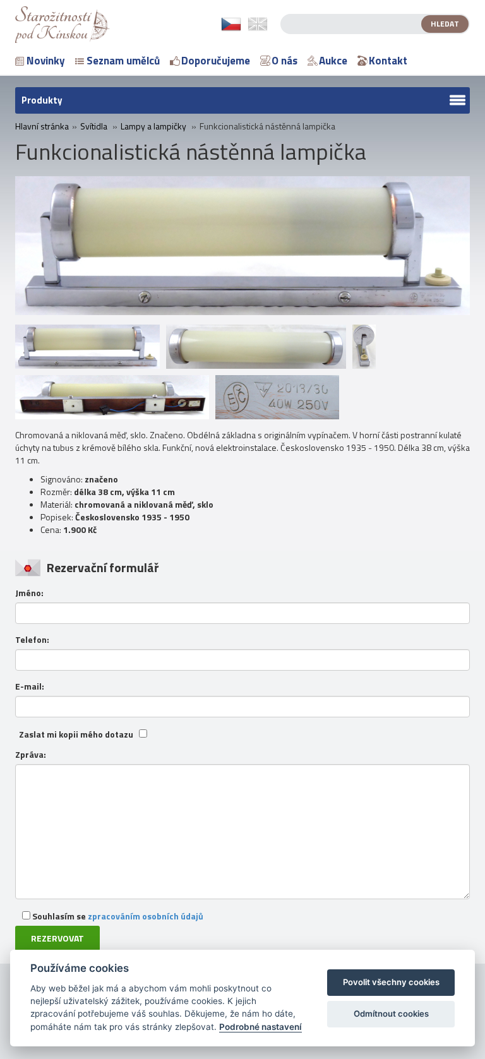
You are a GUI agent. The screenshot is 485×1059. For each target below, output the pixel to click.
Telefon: (32, 639)
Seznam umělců (123, 60)
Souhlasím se (116, 916)
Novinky (46, 60)
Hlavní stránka (42, 126)
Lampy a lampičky (153, 126)
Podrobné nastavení (260, 1027)
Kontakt (388, 60)
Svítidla (93, 126)
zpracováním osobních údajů (145, 916)
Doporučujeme (215, 60)
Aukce (333, 60)
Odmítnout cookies (391, 1013)
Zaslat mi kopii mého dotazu (76, 734)
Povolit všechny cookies (391, 982)
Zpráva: (30, 754)
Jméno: (29, 593)
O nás (284, 60)
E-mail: (29, 686)
